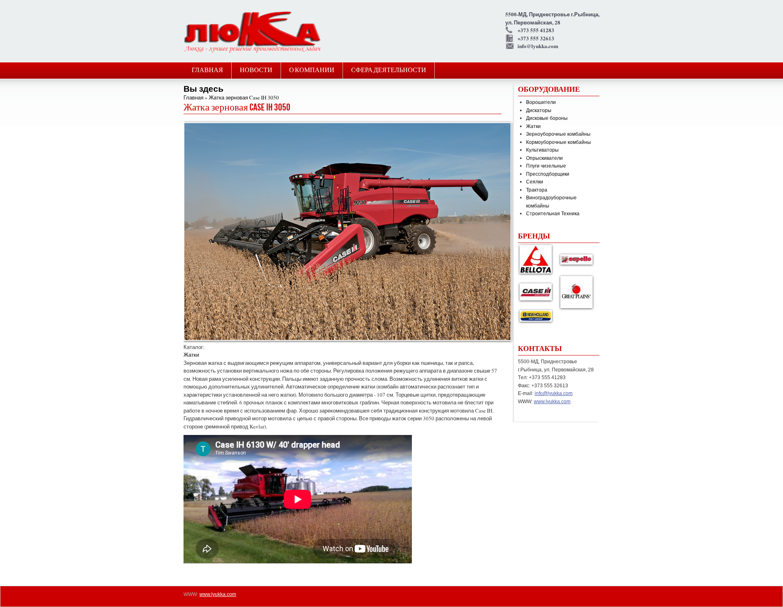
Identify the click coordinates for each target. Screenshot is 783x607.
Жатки (191, 354)
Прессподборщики (547, 173)
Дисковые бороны (547, 118)
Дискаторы (538, 110)
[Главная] (252, 51)
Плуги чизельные (546, 165)
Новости (256, 70)
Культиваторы (542, 149)
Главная (207, 70)
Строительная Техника (553, 213)
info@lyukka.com (554, 393)
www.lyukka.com (552, 401)
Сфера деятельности (388, 70)
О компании (311, 70)
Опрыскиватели (544, 158)
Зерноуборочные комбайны (558, 133)
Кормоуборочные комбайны (558, 142)
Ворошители (541, 102)
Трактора (536, 189)
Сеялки (534, 181)
